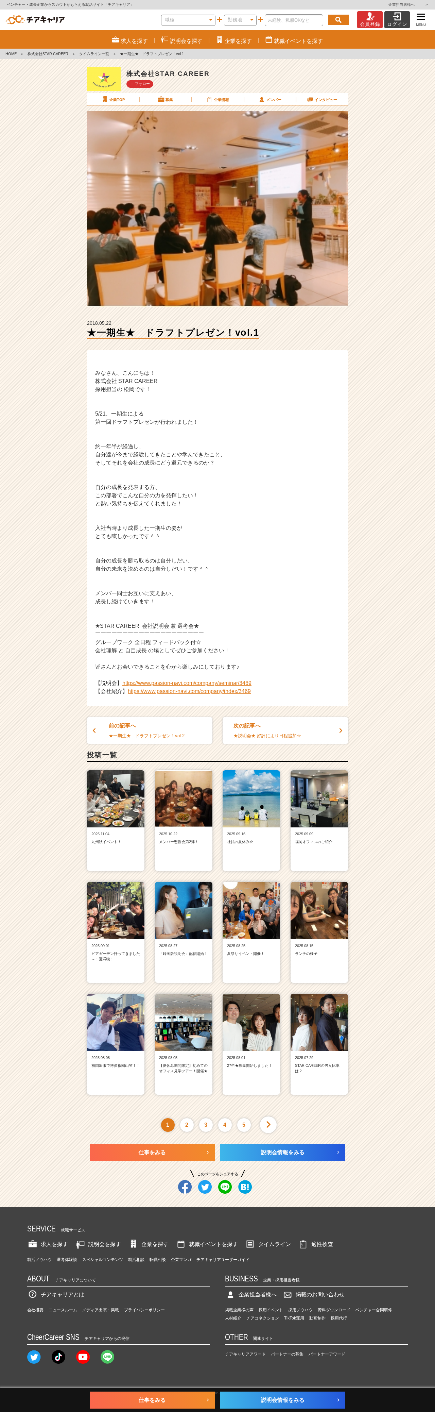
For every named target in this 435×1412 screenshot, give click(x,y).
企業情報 (221, 100)
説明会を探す (104, 1244)
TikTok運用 (294, 1318)
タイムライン (274, 1244)
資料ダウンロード (334, 1310)
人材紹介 (233, 1318)
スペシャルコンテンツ (102, 1259)
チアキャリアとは (62, 1294)
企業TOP (117, 100)
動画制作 (317, 1318)
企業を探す (155, 1244)
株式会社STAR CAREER (48, 54)
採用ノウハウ (300, 1310)
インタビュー (326, 100)
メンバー (273, 100)
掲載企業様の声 (239, 1310)
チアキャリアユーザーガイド (222, 1259)
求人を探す (54, 1244)
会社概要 (35, 1310)
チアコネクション (262, 1318)
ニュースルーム (63, 1310)
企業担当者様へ (408, 4)
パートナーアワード (327, 1354)
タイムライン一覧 (94, 54)
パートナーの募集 (287, 1354)
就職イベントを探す (213, 1244)
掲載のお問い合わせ (320, 1294)
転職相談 (158, 1259)
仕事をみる (152, 1152)
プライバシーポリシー (144, 1310)
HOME (11, 54)
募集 (169, 100)
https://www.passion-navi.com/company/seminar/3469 (186, 683)
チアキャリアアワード (245, 1354)
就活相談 (136, 1259)
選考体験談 (67, 1259)
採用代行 (339, 1318)
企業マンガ (181, 1259)
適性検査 (322, 1244)
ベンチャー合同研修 (373, 1310)
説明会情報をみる (282, 1152)
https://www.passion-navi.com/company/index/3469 (189, 691)
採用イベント (271, 1310)
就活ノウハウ (39, 1259)
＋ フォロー (140, 84)
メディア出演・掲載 (100, 1310)
